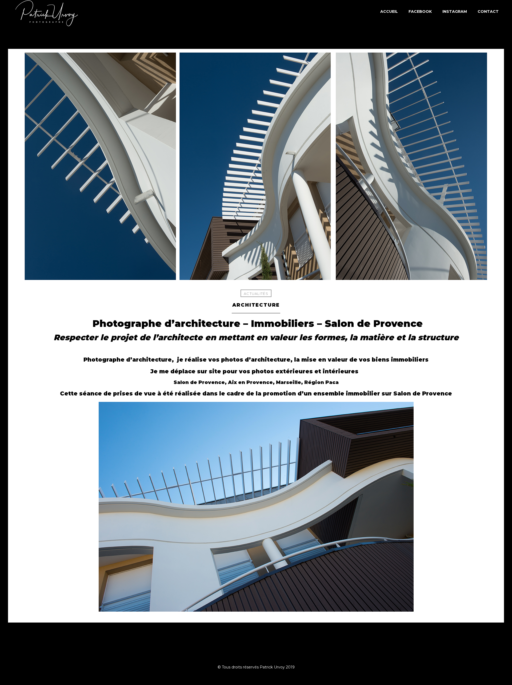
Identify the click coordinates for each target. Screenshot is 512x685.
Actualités (256, 293)
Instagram (454, 11)
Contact (488, 11)
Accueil (389, 11)
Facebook (420, 11)
